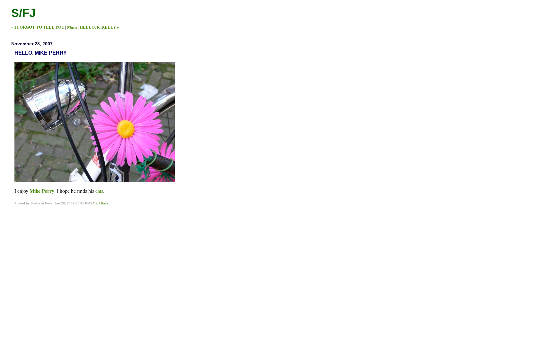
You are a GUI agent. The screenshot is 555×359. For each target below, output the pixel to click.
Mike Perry (42, 190)
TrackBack (100, 203)
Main (72, 27)
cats (99, 190)
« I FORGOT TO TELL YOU (37, 27)
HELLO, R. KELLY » (99, 27)
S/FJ (23, 13)
